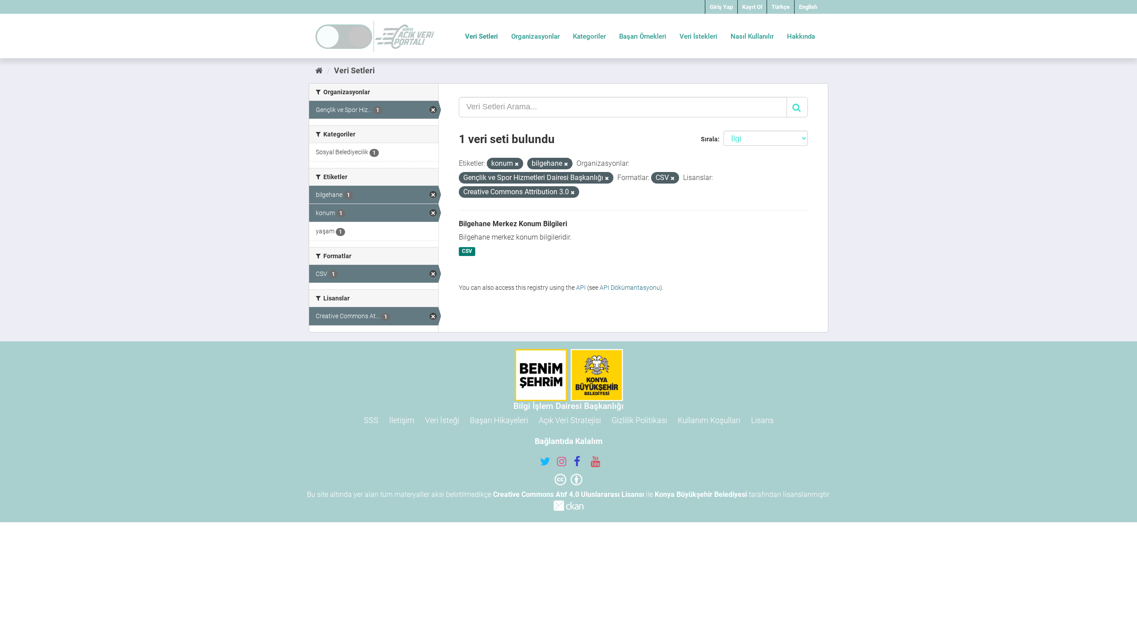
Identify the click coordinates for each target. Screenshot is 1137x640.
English (808, 7)
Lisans (762, 420)
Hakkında (801, 36)
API (581, 287)
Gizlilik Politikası (639, 420)
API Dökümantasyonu (630, 287)
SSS (371, 420)
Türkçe (780, 7)
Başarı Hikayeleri (499, 420)
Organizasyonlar (535, 36)
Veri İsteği (442, 420)
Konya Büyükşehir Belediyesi (701, 494)
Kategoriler (589, 36)
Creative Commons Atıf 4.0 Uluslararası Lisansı (568, 494)
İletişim (401, 420)
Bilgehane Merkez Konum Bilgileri (513, 224)
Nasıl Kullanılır (752, 36)
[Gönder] (797, 107)
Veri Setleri (481, 36)
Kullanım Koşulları (709, 420)
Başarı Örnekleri (642, 36)
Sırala (709, 139)
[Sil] (517, 164)
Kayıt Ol (752, 7)
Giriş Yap (721, 7)
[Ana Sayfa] (319, 70)
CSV (467, 251)
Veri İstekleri (698, 36)
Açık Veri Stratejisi (570, 420)
